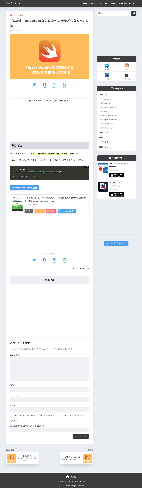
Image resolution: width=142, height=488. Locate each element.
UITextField (106, 128)
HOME (72, 476)
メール (14, 395)
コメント (15, 355)
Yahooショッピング (66, 211)
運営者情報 (62, 481)
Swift (107, 3)
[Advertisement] (49, 120)
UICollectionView (108, 107)
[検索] (133, 13)
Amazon (39, 211)
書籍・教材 (105, 147)
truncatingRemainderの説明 (24, 188)
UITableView (107, 124)
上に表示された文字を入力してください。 (28, 426)
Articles (92, 3)
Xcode (100, 3)
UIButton (105, 103)
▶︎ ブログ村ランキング (116, 243)
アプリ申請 (123, 3)
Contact (132, 3)
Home (85, 3)
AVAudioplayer (107, 99)
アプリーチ (118, 170)
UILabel (105, 111)
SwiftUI (113, 3)
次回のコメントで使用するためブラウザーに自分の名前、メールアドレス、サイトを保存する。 (48, 415)
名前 (13, 385)
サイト (13, 405)
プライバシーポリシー (76, 481)
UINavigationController (110, 115)
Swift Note (13, 3)
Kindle (28, 211)
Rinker (36, 204)
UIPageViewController (110, 120)
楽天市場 (50, 211)
